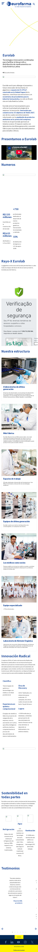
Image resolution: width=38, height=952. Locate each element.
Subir (19, 937)
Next (35, 929)
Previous (2, 929)
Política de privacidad (19, 950)
